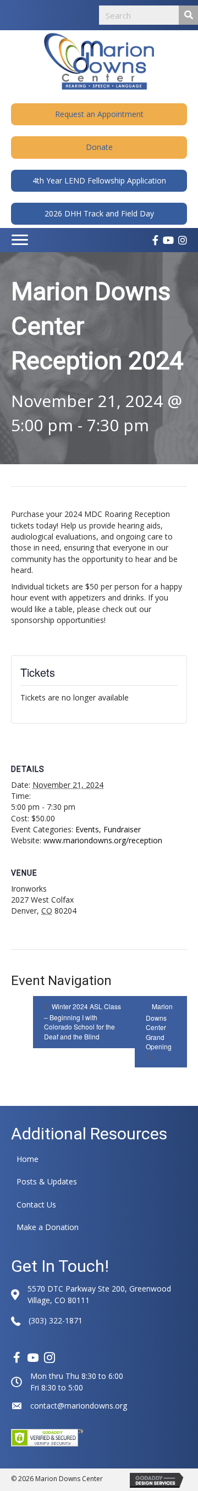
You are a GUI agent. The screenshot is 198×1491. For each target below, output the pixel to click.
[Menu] (19, 240)
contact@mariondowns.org (78, 1405)
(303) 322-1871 (55, 1320)
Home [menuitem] (27, 1159)
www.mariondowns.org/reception (102, 840)
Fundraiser (122, 829)
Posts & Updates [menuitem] (46, 1181)
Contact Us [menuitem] (36, 1204)
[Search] (188, 15)
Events (87, 829)
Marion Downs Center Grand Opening (159, 1026)
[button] (99, 114)
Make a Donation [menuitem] (47, 1227)
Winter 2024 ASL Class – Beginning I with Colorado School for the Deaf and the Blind (82, 1021)
